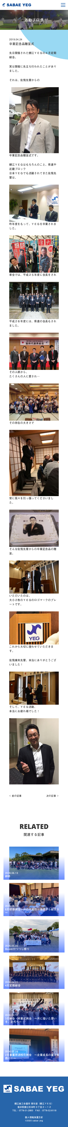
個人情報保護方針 (34, 1117)
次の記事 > (52, 795)
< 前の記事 (15, 795)
